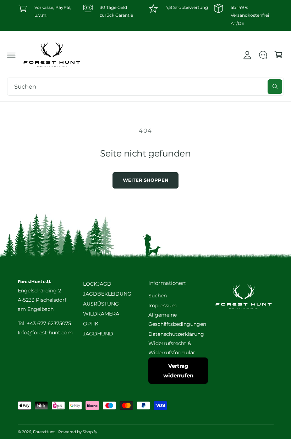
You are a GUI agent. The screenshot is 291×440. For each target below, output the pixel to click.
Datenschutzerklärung (176, 334)
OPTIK (90, 323)
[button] (11, 55)
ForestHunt (44, 431)
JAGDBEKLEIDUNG (107, 294)
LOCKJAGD (97, 284)
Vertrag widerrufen (178, 370)
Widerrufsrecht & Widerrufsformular (171, 348)
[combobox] (145, 87)
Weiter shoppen (146, 180)
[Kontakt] (263, 55)
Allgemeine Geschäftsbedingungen (177, 319)
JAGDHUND (98, 333)
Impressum (162, 305)
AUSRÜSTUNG (101, 304)
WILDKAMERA (101, 314)
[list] (146, 15)
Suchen (157, 295)
